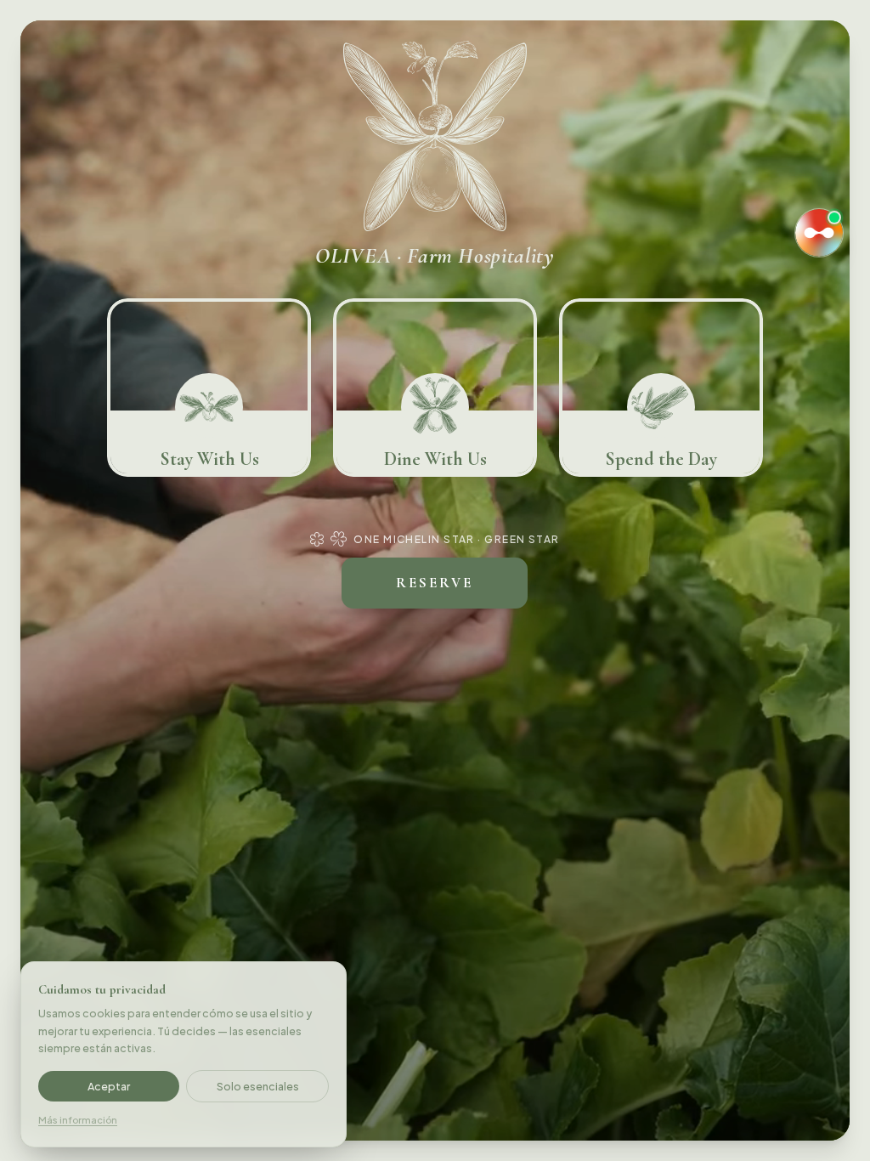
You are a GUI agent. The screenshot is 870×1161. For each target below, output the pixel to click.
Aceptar (109, 1086)
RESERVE (434, 583)
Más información (77, 1119)
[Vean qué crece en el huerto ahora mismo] (819, 233)
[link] (209, 387)
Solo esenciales (258, 1086)
